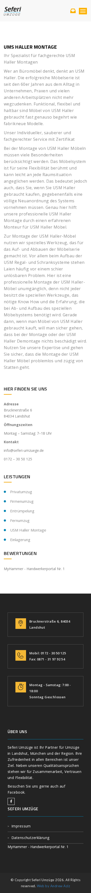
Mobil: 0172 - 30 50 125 (47, 653)
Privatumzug (21, 491)
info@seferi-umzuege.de (24, 450)
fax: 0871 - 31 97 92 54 (47, 659)
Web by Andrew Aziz (53, 886)
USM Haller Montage (28, 530)
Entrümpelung (22, 510)
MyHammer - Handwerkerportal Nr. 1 (34, 568)
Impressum (21, 826)
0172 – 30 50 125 (18, 459)
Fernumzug (20, 520)
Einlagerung (20, 539)
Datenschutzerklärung (30, 837)
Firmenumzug (22, 501)
